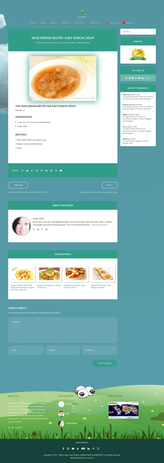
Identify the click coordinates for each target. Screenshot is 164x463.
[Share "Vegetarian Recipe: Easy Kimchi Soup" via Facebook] (22, 170)
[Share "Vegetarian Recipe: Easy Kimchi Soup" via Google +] (32, 170)
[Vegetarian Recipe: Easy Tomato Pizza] (76, 274)
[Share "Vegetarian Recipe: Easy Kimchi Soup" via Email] (60, 170)
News (44, 23)
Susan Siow (47, 42)
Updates (72, 42)
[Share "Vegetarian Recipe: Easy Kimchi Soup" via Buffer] (51, 170)
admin (124, 115)
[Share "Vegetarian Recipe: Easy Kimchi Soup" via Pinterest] (41, 170)
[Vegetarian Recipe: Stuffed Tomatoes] (49, 274)
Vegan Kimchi (27, 122)
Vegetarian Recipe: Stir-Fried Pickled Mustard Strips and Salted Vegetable (138, 98)
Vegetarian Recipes (83, 42)
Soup (66, 42)
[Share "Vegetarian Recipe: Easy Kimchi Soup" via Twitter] (27, 170)
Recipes (79, 23)
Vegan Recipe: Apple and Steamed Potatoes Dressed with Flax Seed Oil (22, 287)
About (54, 23)
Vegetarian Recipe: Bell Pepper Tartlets (101, 286)
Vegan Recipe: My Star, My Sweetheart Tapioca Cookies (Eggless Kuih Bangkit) (137, 119)
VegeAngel (81, 442)
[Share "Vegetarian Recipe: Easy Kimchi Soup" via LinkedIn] (46, 170)
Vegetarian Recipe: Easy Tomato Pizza (74, 286)
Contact (66, 23)
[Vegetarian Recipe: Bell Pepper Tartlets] (103, 274)
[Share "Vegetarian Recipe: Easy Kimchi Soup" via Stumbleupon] (56, 170)
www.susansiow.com (99, 225)
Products (95, 23)
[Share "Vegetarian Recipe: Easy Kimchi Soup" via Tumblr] (36, 170)
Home (34, 23)
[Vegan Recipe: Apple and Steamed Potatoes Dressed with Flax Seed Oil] (22, 274)
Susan (125, 95)
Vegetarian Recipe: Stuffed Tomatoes (49, 286)
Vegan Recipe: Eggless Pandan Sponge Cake (136, 142)
